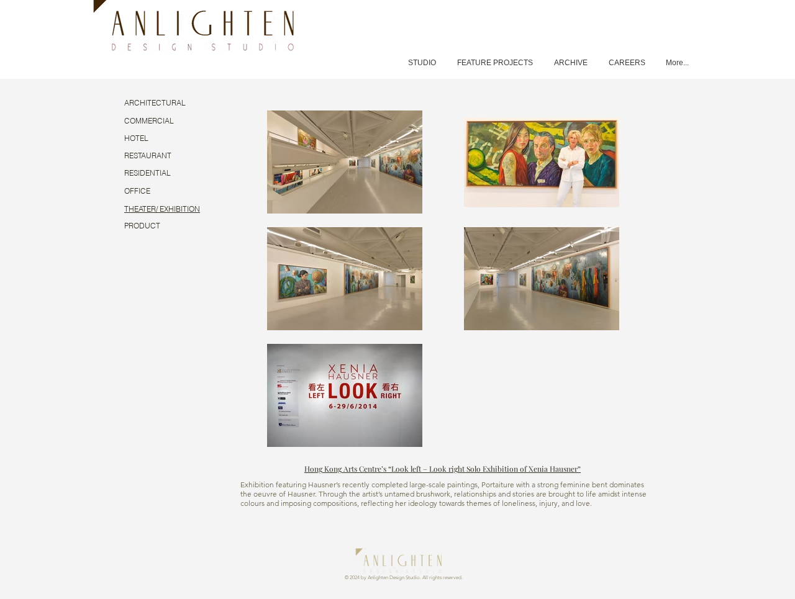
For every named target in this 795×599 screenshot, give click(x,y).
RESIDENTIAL (147, 173)
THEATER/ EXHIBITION (162, 209)
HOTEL (136, 138)
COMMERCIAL (149, 120)
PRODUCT (142, 225)
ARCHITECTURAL (155, 102)
